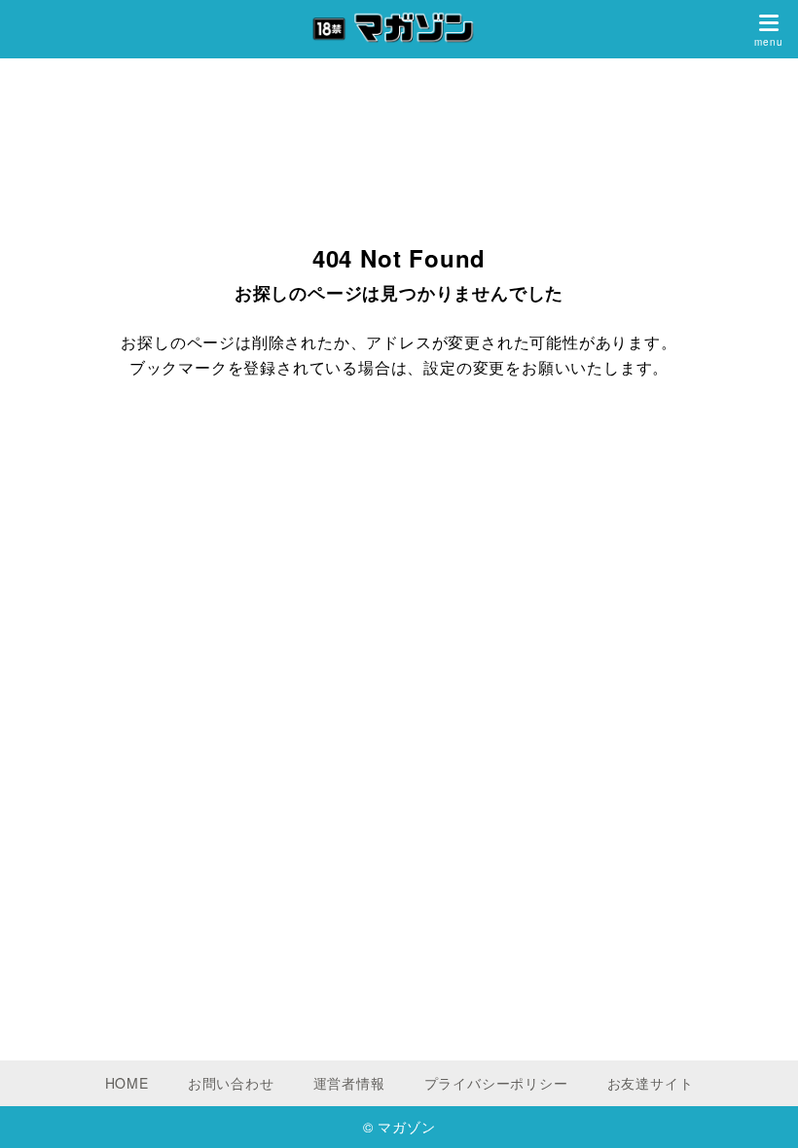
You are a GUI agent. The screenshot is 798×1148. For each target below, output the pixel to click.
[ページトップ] (759, 1109)
